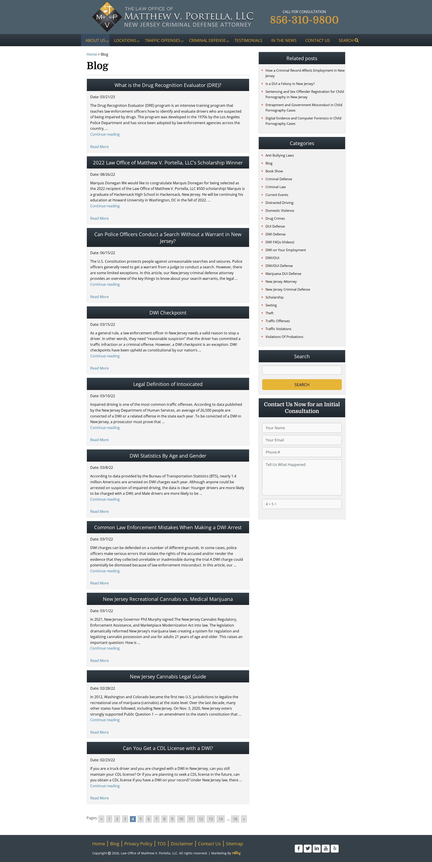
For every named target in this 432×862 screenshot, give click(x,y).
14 (221, 818)
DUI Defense (275, 226)
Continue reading (105, 134)
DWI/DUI (272, 257)
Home (92, 54)
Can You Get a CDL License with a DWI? (168, 748)
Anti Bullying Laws (280, 155)
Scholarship (275, 297)
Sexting (271, 305)
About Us (95, 40)
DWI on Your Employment (286, 250)
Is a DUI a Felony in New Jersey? (290, 83)
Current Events (277, 194)
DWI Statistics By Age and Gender (168, 455)
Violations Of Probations (284, 336)
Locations (125, 40)
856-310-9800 (304, 20)
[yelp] (335, 849)
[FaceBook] (299, 849)
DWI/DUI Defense (279, 265)
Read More (99, 146)
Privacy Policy (138, 844)
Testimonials (248, 40)
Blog (269, 163)
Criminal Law (276, 187)
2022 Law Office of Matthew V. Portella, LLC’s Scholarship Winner (168, 162)
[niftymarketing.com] (236, 853)
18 (235, 818)
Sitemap (234, 844)
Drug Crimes (275, 218)
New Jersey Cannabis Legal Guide (168, 676)
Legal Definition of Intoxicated (167, 384)
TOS (161, 844)
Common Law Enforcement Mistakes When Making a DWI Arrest (168, 527)
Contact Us (317, 40)
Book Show (274, 171)
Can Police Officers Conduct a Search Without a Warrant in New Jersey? (167, 237)
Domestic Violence (280, 210)
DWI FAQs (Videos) (280, 242)
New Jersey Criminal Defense (288, 289)
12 (201, 818)
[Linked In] (317, 849)
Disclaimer (182, 844)
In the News (284, 40)
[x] (308, 849)
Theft (269, 313)
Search (346, 40)
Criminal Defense (207, 40)
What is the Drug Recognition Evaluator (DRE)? (168, 85)
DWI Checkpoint (168, 312)
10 (181, 818)
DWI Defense (276, 234)
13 (211, 818)
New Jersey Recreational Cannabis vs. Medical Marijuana (168, 598)
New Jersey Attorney (281, 281)
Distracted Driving (279, 202)
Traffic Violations (278, 328)
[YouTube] (326, 849)
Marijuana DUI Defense (283, 273)
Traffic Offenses (162, 40)
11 (191, 818)
